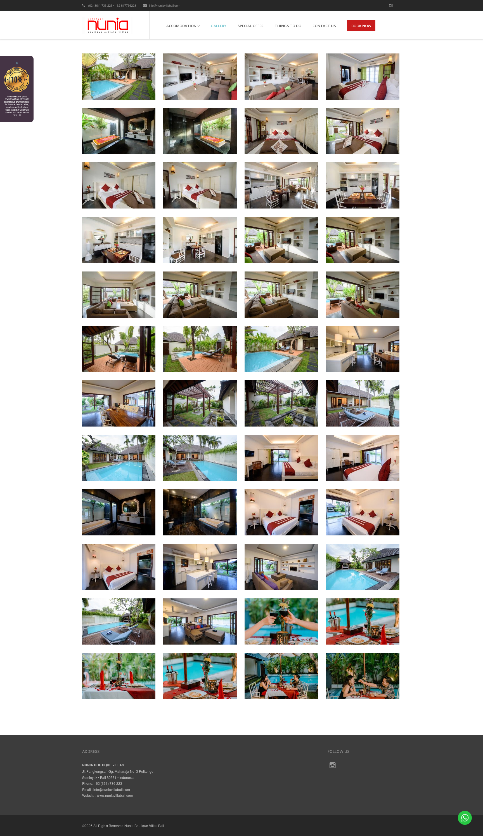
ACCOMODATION (181, 25)
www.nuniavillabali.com (115, 795)
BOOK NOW (361, 25)
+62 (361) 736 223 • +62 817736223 (111, 5)
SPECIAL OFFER (251, 25)
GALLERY (218, 25)
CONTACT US (324, 25)
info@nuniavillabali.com (164, 5)
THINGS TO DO (288, 25)
